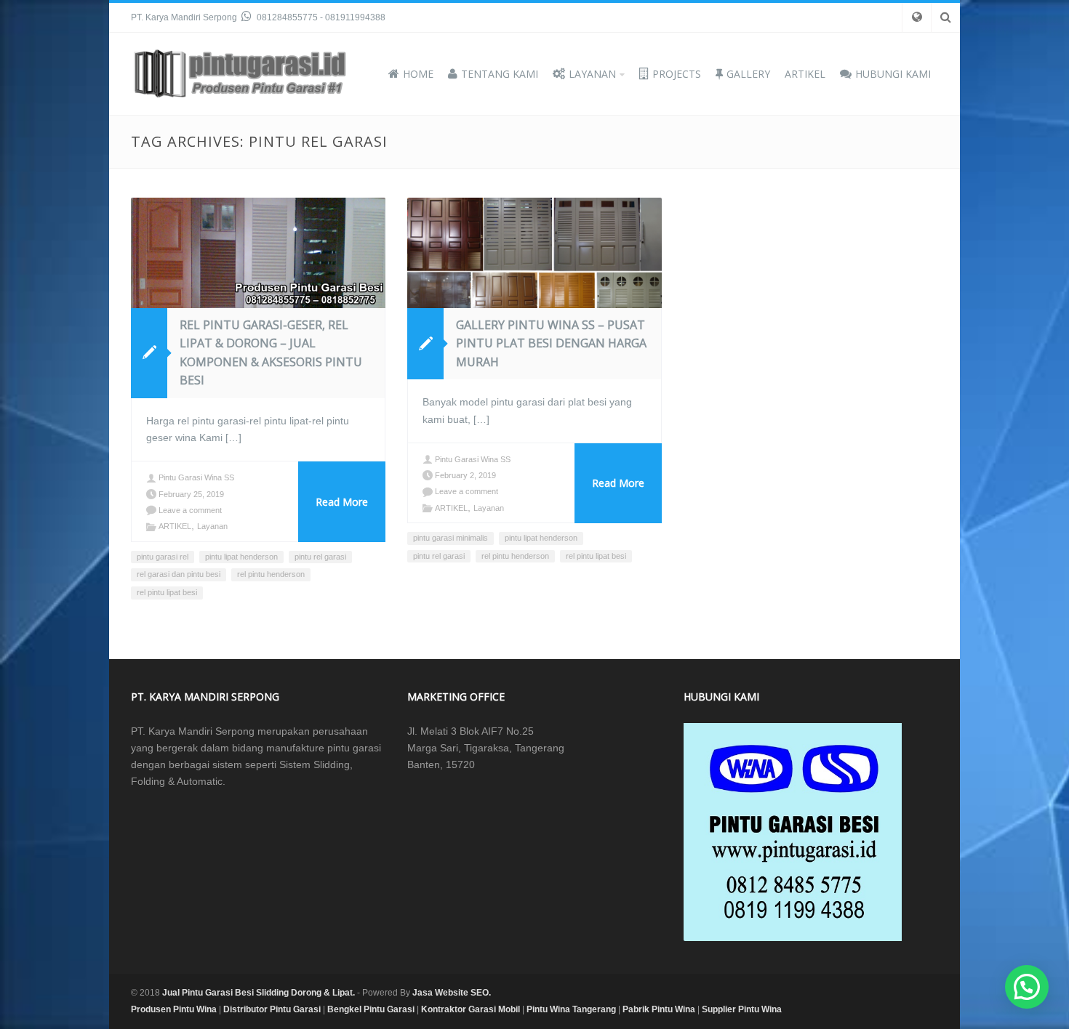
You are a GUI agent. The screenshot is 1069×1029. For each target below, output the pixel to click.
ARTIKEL (805, 74)
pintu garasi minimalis (450, 537)
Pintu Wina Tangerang (571, 1009)
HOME (418, 74)
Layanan (212, 526)
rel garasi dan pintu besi (178, 574)
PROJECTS (676, 74)
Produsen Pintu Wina (174, 1009)
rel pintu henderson (271, 574)
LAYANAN (592, 74)
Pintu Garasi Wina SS (196, 477)
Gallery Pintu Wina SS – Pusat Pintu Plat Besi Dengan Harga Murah (551, 343)
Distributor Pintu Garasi (272, 1009)
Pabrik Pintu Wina (658, 1009)
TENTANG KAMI (499, 74)
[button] (1027, 987)
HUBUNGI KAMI (893, 74)
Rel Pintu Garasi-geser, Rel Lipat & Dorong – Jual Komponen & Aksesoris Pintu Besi (271, 353)
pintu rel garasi (320, 556)
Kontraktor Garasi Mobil (470, 1009)
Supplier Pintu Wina (742, 1009)
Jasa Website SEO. (451, 993)
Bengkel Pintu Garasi (371, 1009)
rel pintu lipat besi (167, 592)
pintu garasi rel (162, 556)
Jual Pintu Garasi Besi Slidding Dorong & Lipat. (258, 993)
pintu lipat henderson (241, 556)
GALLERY (748, 74)
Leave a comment (190, 510)
